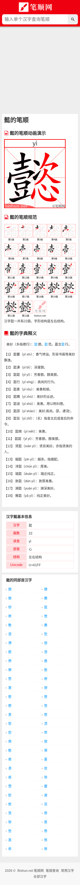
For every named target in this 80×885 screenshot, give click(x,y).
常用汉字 (67, 870)
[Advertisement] (40, 68)
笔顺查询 (52, 870)
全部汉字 (40, 876)
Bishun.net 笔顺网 (30, 870)
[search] (73, 19)
